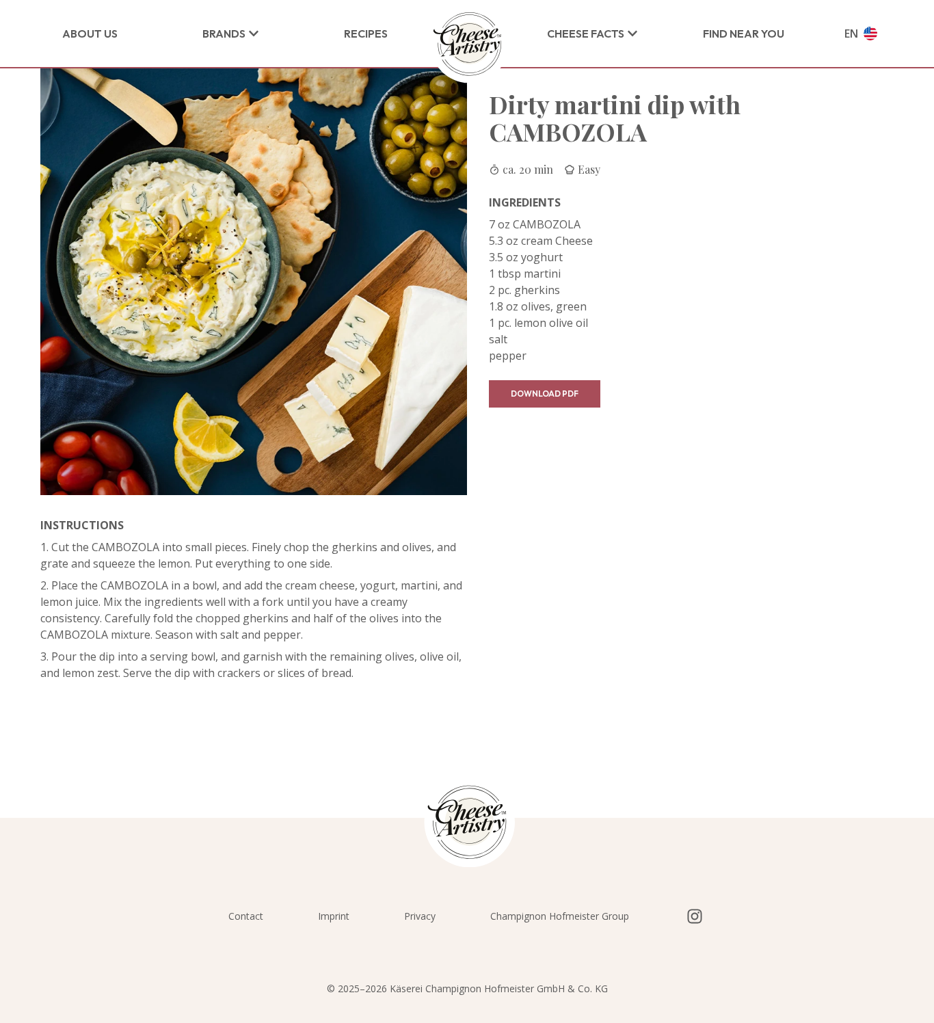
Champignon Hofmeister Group (559, 915)
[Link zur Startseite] (467, 45)
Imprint (333, 915)
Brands (223, 33)
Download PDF (544, 393)
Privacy (420, 915)
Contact (245, 915)
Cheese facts (585, 33)
